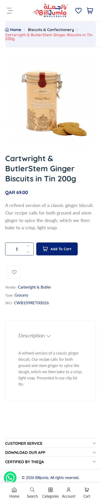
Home (15, 29)
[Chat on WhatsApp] (10, 476)
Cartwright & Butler (34, 287)
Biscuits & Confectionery (51, 29)
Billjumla (41, 477)
